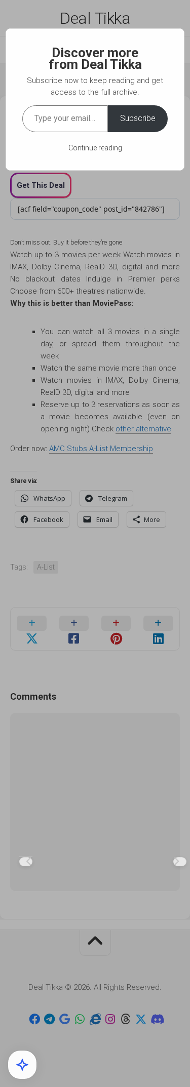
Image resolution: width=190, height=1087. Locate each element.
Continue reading (95, 148)
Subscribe (138, 118)
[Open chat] (22, 1065)
